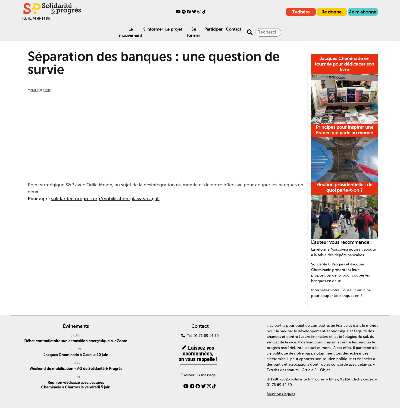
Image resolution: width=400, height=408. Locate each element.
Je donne (332, 12)
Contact (233, 29)
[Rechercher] (250, 32)
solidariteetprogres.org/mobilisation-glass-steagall (105, 198)
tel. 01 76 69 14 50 (36, 19)
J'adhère (301, 12)
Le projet (173, 29)
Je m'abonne (362, 12)
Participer (213, 29)
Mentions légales (281, 394)
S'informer (153, 29)
